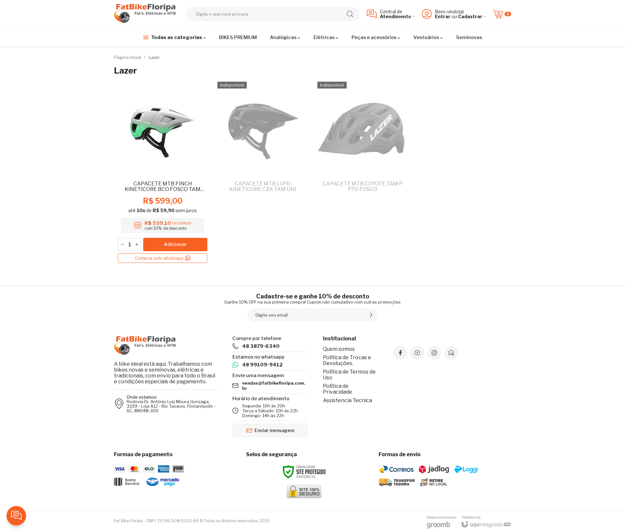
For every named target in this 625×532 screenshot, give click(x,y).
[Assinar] (371, 314)
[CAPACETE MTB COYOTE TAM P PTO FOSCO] (362, 172)
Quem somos (339, 349)
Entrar (443, 16)
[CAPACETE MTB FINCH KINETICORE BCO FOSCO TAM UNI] (162, 172)
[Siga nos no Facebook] (400, 353)
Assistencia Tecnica (347, 400)
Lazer (154, 57)
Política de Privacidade (337, 389)
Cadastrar (470, 16)
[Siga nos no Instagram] (434, 353)
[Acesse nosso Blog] (451, 353)
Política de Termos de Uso (349, 375)
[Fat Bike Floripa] (146, 14)
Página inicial (127, 57)
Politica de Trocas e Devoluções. (347, 360)
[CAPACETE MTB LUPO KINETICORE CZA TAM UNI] (262, 172)
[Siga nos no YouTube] (417, 353)
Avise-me (263, 254)
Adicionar (175, 244)
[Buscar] (350, 14)
